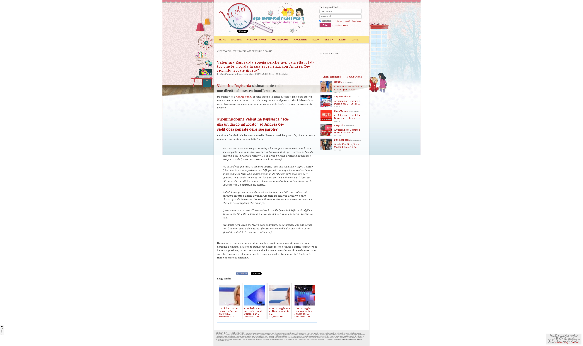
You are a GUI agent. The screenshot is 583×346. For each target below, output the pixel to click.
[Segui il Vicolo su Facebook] (325, 62)
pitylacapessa (347, 144)
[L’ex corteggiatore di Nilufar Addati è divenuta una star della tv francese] (279, 295)
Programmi (300, 40)
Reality (342, 40)
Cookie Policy (561, 343)
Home (222, 40)
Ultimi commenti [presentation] (331, 77)
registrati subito (341, 25)
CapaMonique (227, 74)
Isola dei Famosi (256, 40)
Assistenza (356, 21)
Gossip (355, 40)
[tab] (331, 76)
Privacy (1, 331)
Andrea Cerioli (244, 96)
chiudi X (576, 343)
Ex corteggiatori (245, 74)
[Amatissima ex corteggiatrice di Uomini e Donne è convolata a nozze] (254, 295)
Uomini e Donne (279, 40)
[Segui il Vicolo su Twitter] (336, 62)
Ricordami (326, 21)
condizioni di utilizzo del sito (352, 339)
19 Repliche (282, 74)
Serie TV (328, 40)
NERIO (348, 87)
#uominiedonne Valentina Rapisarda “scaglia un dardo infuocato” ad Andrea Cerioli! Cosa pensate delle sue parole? (253, 124)
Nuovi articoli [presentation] (354, 77)
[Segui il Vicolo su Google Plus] (346, 62)
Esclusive (236, 40)
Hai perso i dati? (343, 21)
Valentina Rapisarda (234, 86)
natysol (347, 130)
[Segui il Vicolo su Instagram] (356, 62)
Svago (315, 40)
